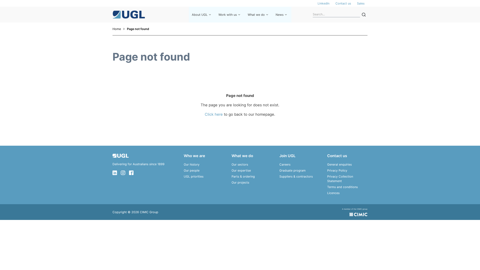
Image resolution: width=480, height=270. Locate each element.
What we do (256, 14)
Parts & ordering (243, 176)
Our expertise (241, 170)
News (280, 14)
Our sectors (240, 164)
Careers (284, 164)
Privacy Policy (337, 170)
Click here (214, 114)
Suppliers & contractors (296, 176)
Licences (333, 193)
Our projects (240, 182)
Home (116, 29)
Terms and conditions (342, 187)
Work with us (227, 14)
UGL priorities (193, 176)
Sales (360, 3)
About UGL (200, 14)
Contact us (343, 3)
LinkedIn (323, 3)
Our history (192, 164)
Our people (192, 170)
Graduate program (292, 170)
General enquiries (339, 164)
